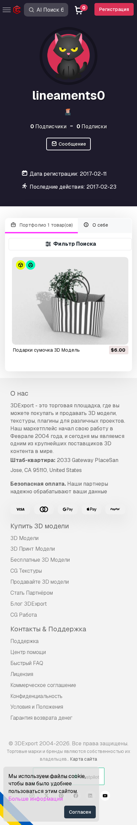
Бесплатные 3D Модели (40, 559)
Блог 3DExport (28, 603)
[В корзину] (105, 335)
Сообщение (72, 144)
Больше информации (35, 798)
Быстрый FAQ (26, 663)
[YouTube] (105, 796)
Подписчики (48, 126)
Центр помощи (28, 652)
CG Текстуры (26, 570)
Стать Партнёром (31, 592)
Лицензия (21, 674)
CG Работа (23, 614)
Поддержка (24, 641)
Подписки (91, 126)
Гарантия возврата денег (41, 717)
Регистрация (114, 9)
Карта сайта (83, 759)
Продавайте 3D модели (39, 581)
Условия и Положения (36, 706)
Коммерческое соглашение (43, 685)
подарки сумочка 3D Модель (46, 350)
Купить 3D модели (39, 526)
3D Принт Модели (32, 548)
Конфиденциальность (36, 696)
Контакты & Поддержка (48, 629)
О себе (99, 225)
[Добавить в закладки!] (119, 335)
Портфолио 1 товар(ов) (45, 225)
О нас (19, 393)
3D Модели (24, 538)
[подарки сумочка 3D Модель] (70, 301)
